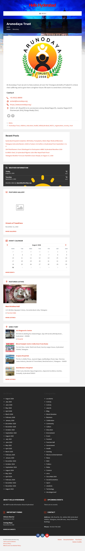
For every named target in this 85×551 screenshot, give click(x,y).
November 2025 (11, 427)
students (49, 486)
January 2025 (10, 458)
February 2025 (10, 455)
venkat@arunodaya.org (19, 101)
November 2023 (11, 486)
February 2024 (10, 480)
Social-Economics (52, 480)
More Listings (10, 317)
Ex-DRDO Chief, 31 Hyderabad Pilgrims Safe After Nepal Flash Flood (27, 152)
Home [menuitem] (60, 540)
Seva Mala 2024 (51, 477)
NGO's (52, 126)
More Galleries (11, 231)
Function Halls (11, 313)
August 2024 (10, 470)
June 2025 (9, 442)
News (48, 458)
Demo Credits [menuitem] (77, 542)
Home (9, 29)
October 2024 (10, 464)
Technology (50, 489)
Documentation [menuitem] (69, 540)
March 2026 (9, 414)
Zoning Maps (8, 523)
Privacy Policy (7, 543)
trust (71, 126)
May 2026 (9, 408)
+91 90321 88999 (16, 98)
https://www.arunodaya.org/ (20, 104)
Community (50, 424)
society (66, 126)
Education (49, 430)
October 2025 (10, 430)
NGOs (11, 123)
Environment (50, 433)
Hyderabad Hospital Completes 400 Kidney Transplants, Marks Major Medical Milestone (34, 141)
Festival (49, 439)
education (29, 126)
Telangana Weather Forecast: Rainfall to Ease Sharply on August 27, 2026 (29, 156)
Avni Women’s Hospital (24, 368)
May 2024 (9, 473)
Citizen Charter (8, 517)
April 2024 (9, 477)
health (36, 126)
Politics (48, 464)
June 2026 (9, 405)
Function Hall (50, 442)
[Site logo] (42, 7)
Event (48, 436)
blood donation (51, 414)
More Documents (9, 529)
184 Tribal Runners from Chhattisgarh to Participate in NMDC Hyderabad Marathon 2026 (34, 149)
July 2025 (9, 439)
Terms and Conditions (9, 541)
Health (48, 448)
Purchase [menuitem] (78, 540)
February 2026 (10, 417)
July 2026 (9, 402)
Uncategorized (51, 492)
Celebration (50, 420)
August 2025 (10, 436)
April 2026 (9, 411)
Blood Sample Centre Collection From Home (32, 344)
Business (49, 417)
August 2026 (10, 399)
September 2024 (11, 467)
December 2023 (11, 483)
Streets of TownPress (14, 223)
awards (48, 408)
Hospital (20, 339)
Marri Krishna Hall (13, 306)
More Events (10, 272)
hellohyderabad (44, 126)
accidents (49, 399)
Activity (48, 402)
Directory (16, 29)
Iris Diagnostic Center (24, 330)
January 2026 (10, 420)
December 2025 (11, 424)
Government (50, 445)
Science (49, 470)
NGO (47, 461)
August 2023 (10, 489)
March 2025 (9, 452)
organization (59, 126)
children (23, 126)
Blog (47, 411)
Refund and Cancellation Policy (12, 545)
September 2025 (11, 433)
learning (49, 452)
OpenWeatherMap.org (24, 183)
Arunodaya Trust (14, 126)
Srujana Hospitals (22, 356)
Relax (48, 467)
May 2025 (9, 445)
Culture (48, 427)
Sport (48, 483)
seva (48, 473)
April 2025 (9, 448)
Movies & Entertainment (54, 455)
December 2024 (11, 461)
